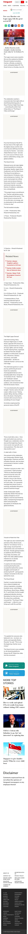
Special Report (7, 923)
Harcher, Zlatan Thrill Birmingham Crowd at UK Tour (14, 275)
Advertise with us (19, 873)
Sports (5, 925)
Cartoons (17, 916)
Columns (5, 898)
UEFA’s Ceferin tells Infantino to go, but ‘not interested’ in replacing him (13, 733)
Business (5, 896)
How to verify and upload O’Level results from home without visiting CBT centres (14, 704)
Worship (17, 925)
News (9, 5)
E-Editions (16, 5)
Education (6, 904)
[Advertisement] (14, 83)
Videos (16, 920)
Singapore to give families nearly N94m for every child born (13, 761)
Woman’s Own (18, 923)
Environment (18, 894)
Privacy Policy (19, 876)
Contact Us (6, 876)
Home (4, 5)
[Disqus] (14, 809)
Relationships (6, 921)
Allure (5, 892)
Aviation (5, 894)
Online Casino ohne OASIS (7, 878)
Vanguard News (7, 2)
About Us (6, 873)
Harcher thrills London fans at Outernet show (14, 269)
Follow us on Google (17, 9)
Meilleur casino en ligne (19, 878)
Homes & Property (19, 901)
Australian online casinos (19, 882)
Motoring (5, 918)
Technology (18, 913)
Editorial (5, 901)
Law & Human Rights (8, 914)
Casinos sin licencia (6, 885)
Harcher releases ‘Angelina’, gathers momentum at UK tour (14, 263)
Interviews (6, 911)
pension (17, 906)
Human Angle (18, 903)
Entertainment (18, 892)
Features (17, 896)
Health (16, 899)
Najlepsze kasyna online (7, 882)
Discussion (6, 903)
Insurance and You (19, 904)
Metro (4, 916)
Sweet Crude (18, 911)
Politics (22, 5)
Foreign (17, 898)
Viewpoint (17, 921)
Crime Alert (6, 899)
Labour (5, 913)
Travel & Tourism (19, 918)
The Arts (17, 914)
